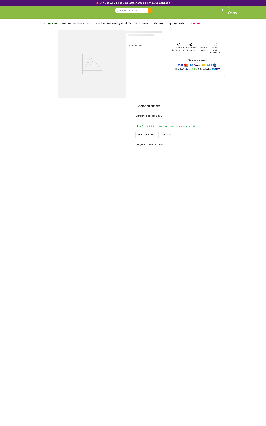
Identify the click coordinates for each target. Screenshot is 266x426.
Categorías (50, 23)
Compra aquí (162, 3)
